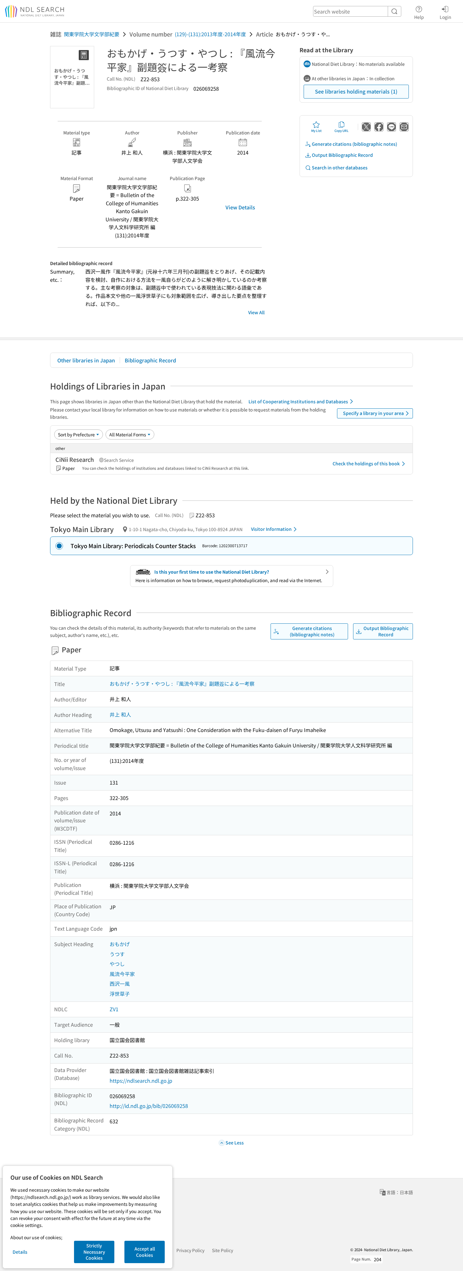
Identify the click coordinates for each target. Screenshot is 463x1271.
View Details (240, 207)
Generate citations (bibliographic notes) (354, 144)
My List (316, 130)
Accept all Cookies (144, 1251)
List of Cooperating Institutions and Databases (298, 401)
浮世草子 (120, 993)
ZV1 (114, 1009)
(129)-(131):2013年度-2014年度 (210, 34)
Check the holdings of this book (366, 463)
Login (445, 17)
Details (20, 1252)
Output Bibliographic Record (342, 155)
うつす (117, 954)
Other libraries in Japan (86, 360)
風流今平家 (122, 974)
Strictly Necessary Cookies (94, 1251)
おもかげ (120, 944)
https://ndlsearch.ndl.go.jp (141, 1080)
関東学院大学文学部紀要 (91, 34)
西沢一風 (120, 983)
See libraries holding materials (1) (356, 91)
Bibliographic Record (150, 360)
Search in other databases (340, 167)
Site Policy (222, 1250)
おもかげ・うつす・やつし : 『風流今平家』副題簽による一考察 (182, 683)
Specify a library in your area (373, 413)
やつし (117, 963)
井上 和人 (120, 714)
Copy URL (341, 130)
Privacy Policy (190, 1250)
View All (256, 312)
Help (419, 17)
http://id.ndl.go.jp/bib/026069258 (149, 1105)
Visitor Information (271, 529)
